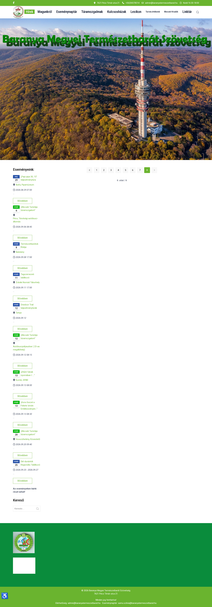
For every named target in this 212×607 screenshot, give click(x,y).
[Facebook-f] (13, 3)
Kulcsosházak (116, 12)
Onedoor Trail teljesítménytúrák (29, 306)
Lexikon (136, 12)
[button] (18, 12)
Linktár (187, 12)
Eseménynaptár (66, 12)
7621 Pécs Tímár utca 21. (106, 593)
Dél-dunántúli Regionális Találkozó (30, 463)
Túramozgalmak (92, 12)
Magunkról (44, 12)
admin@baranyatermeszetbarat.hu (161, 3)
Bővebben (22, 200)
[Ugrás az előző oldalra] (89, 170)
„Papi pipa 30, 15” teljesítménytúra (29, 178)
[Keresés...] (37, 509)
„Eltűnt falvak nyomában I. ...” (28, 374)
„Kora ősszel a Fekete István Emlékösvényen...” (29, 405)
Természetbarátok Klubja (29, 246)
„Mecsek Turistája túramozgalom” (29, 209)
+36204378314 (132, 3)
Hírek (29, 12)
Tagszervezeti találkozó (27, 276)
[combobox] (26, 509)
